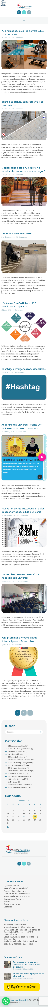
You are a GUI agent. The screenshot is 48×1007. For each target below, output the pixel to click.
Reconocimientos (12, 904)
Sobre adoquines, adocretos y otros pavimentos (22, 103)
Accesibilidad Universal (17, 787)
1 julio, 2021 (5, 645)
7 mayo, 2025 (6, 175)
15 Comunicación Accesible (19, 785)
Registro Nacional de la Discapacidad (20, 941)
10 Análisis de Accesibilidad (19, 771)
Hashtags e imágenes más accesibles (23, 369)
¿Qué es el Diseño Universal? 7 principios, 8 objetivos (18, 305)
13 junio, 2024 (6, 310)
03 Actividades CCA (16, 751)
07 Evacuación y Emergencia (20, 763)
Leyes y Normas (11, 934)
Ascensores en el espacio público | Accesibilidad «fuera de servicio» (27, 964)
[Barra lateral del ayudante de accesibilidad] (3, 3)
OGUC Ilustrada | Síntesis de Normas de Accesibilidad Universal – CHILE (22, 931)
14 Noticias (12, 782)
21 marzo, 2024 (7, 372)
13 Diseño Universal (16, 779)
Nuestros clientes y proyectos (17, 896)
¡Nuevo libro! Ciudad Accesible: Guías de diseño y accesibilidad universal (22, 510)
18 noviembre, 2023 (8, 581)
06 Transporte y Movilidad (19, 760)
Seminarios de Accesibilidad (17, 894)
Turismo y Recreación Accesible (18, 944)
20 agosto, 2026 (28, 969)
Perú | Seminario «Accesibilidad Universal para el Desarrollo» (19, 639)
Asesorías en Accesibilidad (16, 888)
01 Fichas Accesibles (16, 746)
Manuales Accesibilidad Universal (19, 927)
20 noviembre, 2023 (8, 515)
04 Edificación (14, 754)
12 (18, 814)
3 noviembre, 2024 (8, 237)
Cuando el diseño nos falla (16, 233)
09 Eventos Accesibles (17, 768)
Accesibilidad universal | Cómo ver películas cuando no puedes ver (21, 426)
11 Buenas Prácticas (16, 774)
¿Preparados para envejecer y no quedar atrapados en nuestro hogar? (23, 169)
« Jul (7, 827)
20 (24, 817)
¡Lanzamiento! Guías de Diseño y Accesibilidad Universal (20, 576)
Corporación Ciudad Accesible (15, 1000)
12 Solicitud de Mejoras (17, 776)
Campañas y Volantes (13, 899)
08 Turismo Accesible (17, 765)
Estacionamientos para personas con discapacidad (21, 938)
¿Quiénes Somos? (11, 886)
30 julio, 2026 (6, 38)
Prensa (7, 901)
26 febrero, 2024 (7, 432)
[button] (6, 1001)
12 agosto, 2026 (28, 978)
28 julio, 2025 (6, 109)
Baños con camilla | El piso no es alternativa (28, 975)
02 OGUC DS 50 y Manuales (19, 749)
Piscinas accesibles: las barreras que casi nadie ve (22, 32)
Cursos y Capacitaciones (15, 891)
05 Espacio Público (15, 757)
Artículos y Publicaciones (15, 925)
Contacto (8, 907)
